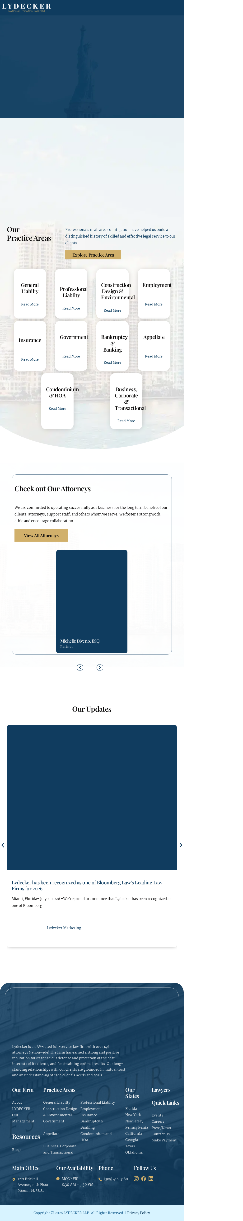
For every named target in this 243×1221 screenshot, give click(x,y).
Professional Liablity (74, 292)
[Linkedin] (81, 616)
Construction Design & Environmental (118, 291)
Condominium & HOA (62, 392)
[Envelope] (72, 616)
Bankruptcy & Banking (114, 343)
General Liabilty (30, 288)
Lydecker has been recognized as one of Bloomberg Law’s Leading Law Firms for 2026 (87, 885)
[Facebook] (143, 1178)
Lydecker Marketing (64, 928)
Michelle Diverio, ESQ (80, 641)
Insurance (30, 339)
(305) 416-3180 (63, 615)
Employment (157, 284)
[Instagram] (136, 1178)
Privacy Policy (138, 1213)
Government (74, 336)
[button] (80, 667)
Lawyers (161, 1089)
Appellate (154, 336)
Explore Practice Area (93, 255)
